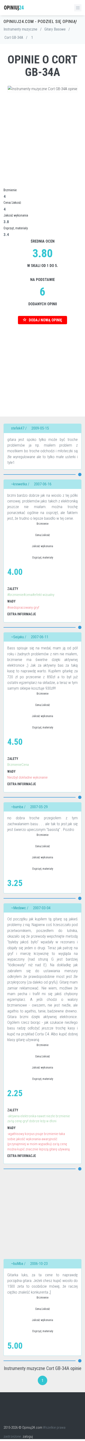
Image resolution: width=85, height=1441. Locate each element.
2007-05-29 (39, 807)
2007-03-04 (42, 908)
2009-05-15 (40, 428)
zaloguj (28, 1436)
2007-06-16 (42, 484)
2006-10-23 (39, 1263)
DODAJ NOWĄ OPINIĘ (45, 320)
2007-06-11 (39, 637)
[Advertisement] (42, 139)
